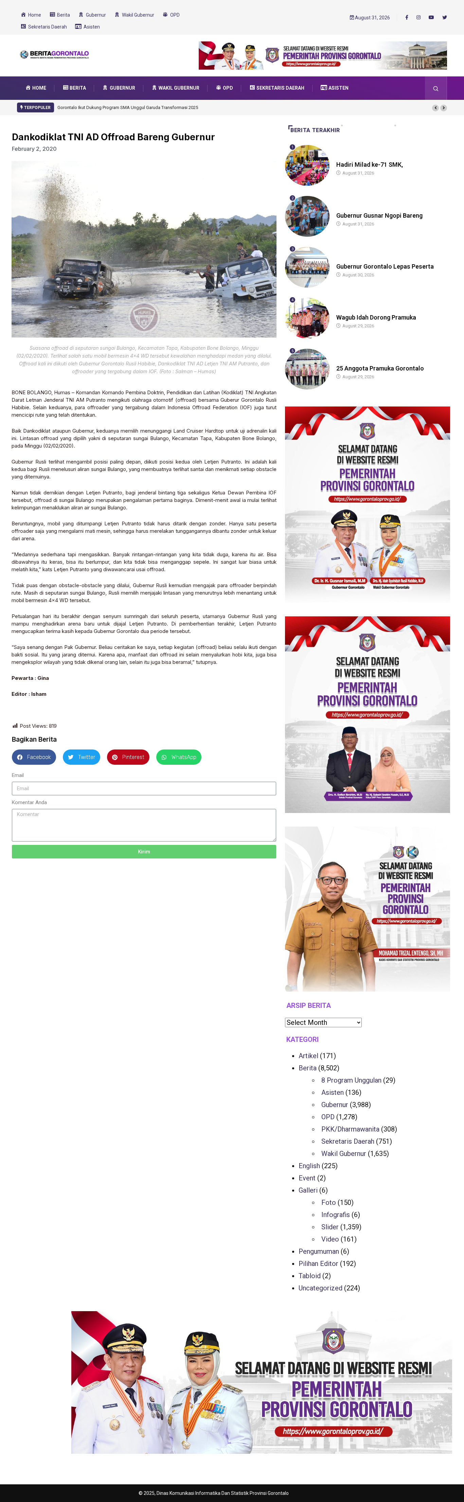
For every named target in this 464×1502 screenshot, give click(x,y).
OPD (328, 1117)
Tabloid (310, 1276)
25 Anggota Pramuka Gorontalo (380, 368)
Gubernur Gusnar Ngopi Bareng (379, 215)
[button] (435, 108)
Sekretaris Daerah (347, 1141)
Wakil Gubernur (343, 1154)
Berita (343, 158)
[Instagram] (418, 17)
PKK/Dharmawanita (350, 1129)
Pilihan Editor (318, 1264)
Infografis (335, 1215)
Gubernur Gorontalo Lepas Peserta (385, 266)
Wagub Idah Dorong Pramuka (376, 317)
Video (330, 1239)
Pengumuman (319, 1251)
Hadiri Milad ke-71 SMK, (369, 164)
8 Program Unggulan (351, 1080)
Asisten (332, 1092)
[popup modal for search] (436, 88)
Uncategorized (320, 1288)
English (309, 1166)
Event (307, 1178)
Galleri (308, 1190)
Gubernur (334, 1105)
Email (18, 775)
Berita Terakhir (315, 130)
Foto (328, 1202)
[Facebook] (406, 17)
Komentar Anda (29, 802)
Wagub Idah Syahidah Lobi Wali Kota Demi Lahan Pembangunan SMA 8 (127, 107)
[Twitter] (444, 17)
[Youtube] (431, 17)
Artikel (308, 1056)
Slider (330, 1227)
